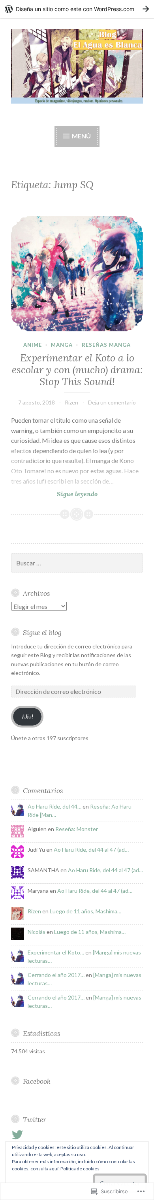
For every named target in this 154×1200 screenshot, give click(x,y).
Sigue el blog (42, 632)
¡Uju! (27, 716)
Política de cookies (80, 1169)
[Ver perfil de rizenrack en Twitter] (18, 1134)
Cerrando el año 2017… (56, 974)
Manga (62, 345)
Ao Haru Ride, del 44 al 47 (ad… (91, 849)
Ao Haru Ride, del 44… (54, 806)
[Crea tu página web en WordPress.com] (77, 9)
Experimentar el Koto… (56, 952)
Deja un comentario (112, 402)
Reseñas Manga (106, 345)
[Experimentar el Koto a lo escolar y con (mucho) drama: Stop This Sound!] (77, 273)
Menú (81, 136)
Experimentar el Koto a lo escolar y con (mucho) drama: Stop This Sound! (77, 369)
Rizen (71, 402)
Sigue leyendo (54, 494)
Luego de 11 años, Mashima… (85, 911)
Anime (32, 345)
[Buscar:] (77, 563)
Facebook (37, 1081)
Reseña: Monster (76, 829)
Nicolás (36, 931)
